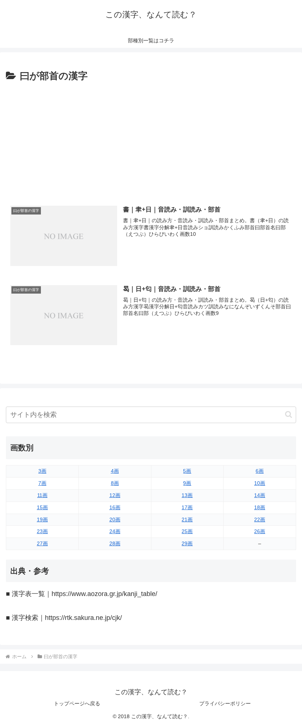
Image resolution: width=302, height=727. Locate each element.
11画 (42, 495)
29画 (187, 543)
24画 (114, 531)
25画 (187, 531)
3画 (42, 471)
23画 (42, 531)
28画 (114, 543)
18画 (259, 507)
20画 (114, 519)
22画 (259, 519)
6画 (260, 471)
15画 (42, 507)
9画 (187, 483)
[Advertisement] (151, 139)
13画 (187, 495)
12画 (114, 495)
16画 (114, 507)
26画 (259, 531)
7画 (42, 483)
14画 (259, 495)
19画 (42, 519)
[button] (288, 414)
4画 (115, 471)
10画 (259, 483)
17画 (187, 507)
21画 (187, 519)
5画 (187, 471)
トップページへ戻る (77, 703)
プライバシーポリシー (225, 703)
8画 (115, 483)
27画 (42, 543)
